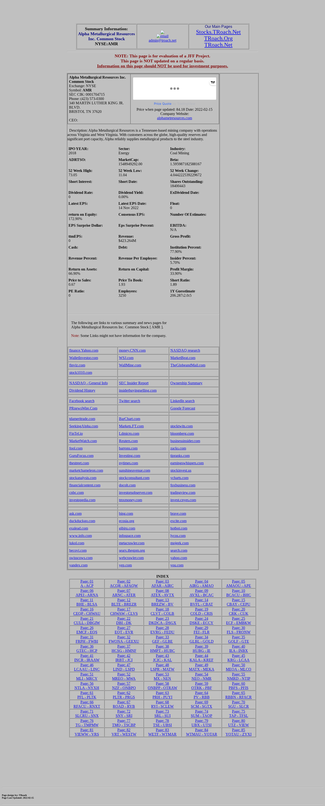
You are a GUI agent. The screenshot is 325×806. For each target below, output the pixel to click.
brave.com (178, 513)
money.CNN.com (132, 350)
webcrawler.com (131, 558)
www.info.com (80, 536)
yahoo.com (178, 558)
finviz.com (77, 365)
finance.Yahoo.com (83, 350)
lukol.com (76, 543)
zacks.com (178, 448)
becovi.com (78, 550)
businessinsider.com (185, 441)
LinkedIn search (182, 401)
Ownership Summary (186, 383)
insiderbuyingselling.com (138, 390)
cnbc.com (76, 493)
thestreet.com (79, 463)
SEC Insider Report (133, 383)
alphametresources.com (174, 118)
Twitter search (129, 401)
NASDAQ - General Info (88, 383)
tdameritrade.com (82, 419)
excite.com (178, 521)
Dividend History (82, 390)
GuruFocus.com (81, 456)
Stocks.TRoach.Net (218, 32)
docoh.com (127, 485)
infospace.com (130, 536)
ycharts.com (179, 478)
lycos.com (178, 536)
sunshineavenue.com (134, 470)
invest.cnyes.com (183, 500)
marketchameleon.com (86, 470)
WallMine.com (130, 365)
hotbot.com (178, 528)
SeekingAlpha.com (83, 426)
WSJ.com (126, 358)
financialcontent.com (84, 485)
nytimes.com (128, 463)
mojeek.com (179, 543)
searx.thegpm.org (132, 550)
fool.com (76, 448)
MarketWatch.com (83, 441)
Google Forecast (182, 408)
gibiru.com (127, 528)
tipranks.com (180, 456)
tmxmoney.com (130, 500)
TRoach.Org (218, 38)
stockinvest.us (180, 470)
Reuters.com (128, 441)
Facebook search (81, 401)
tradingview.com (182, 493)
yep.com (125, 565)
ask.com (75, 513)
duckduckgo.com (82, 521)
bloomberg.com (182, 433)
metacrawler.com (131, 543)
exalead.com (78, 528)
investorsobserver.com (135, 493)
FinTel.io (76, 433)
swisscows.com (81, 558)
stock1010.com (80, 372)
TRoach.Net (218, 45)
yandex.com (78, 565)
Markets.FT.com (131, 426)
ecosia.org (126, 521)
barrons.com (128, 448)
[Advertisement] (162, 12)
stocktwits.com (181, 426)
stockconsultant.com (134, 478)
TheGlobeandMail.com (187, 365)
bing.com (126, 513)
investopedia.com (82, 500)
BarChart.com (129, 419)
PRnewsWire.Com (83, 408)
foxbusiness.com (182, 485)
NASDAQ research (185, 350)
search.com (178, 550)
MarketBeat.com (182, 358)
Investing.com (129, 456)
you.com (176, 565)
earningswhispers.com (187, 463)
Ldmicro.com (129, 433)
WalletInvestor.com (83, 358)
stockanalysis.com (82, 478)
